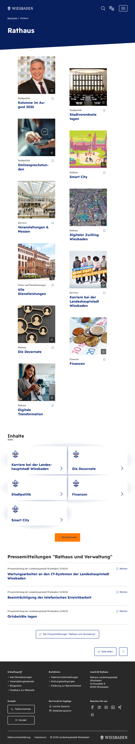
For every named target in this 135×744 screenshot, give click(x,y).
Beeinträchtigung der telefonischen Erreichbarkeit (49, 597)
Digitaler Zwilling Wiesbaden (84, 237)
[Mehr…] (61, 468)
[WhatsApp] (92, 714)
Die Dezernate (30, 352)
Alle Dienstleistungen (32, 291)
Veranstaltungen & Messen (33, 229)
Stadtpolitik (21, 494)
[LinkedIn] (113, 707)
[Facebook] (92, 707)
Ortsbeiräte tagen (22, 616)
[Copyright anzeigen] (51, 90)
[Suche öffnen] (103, 8)
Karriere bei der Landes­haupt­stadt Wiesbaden (84, 301)
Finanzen (77, 363)
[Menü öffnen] (123, 8)
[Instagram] (99, 707)
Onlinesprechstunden (33, 167)
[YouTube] (106, 707)
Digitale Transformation (30, 412)
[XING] (119, 707)
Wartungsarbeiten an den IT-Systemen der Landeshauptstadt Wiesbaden (58, 576)
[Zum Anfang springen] (123, 651)
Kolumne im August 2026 (31, 105)
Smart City (78, 177)
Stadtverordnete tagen (83, 116)
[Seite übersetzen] (112, 8)
